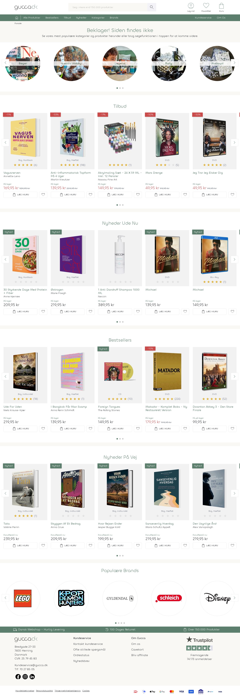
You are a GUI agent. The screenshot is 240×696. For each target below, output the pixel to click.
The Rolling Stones (109, 410)
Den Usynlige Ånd (204, 523)
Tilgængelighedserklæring (68, 690)
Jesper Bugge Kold (109, 527)
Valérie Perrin (11, 527)
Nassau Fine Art (107, 179)
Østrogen (57, 289)
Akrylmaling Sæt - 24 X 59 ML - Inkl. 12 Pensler (120, 174)
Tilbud (67, 17)
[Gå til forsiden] (26, 639)
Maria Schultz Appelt (157, 527)
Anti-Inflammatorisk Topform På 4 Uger (71, 174)
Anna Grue (57, 527)
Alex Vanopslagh (203, 527)
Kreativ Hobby (71, 63)
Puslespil (217, 63)
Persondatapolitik (44, 690)
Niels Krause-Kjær (14, 410)
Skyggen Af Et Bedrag (65, 523)
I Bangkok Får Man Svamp (69, 406)
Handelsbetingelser (24, 690)
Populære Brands (120, 571)
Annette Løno (12, 176)
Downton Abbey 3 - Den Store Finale (213, 408)
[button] (117, 88)
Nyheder (81, 17)
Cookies (86, 690)
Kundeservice (203, 17)
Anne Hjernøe (12, 296)
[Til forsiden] (26, 7)
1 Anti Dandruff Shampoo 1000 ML (119, 291)
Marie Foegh (58, 293)
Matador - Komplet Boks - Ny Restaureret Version (166, 408)
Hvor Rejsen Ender (110, 523)
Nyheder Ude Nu (120, 223)
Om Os (221, 17)
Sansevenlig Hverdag (159, 523)
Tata (7, 523)
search (151, 7)
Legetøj (120, 63)
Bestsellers (52, 17)
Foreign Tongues (109, 406)
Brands (114, 17)
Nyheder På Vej (120, 457)
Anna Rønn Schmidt (62, 410)
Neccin (102, 296)
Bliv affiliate (139, 655)
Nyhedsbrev (81, 661)
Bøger (22, 63)
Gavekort (137, 649)
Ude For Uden (13, 406)
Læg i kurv (20, 194)
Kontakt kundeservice (88, 644)
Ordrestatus (81, 655)
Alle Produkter (31, 17)
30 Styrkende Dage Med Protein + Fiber (25, 291)
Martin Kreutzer (60, 179)
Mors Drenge (154, 172)
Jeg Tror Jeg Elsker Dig (208, 172)
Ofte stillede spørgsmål (89, 649)
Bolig (168, 63)
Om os (135, 644)
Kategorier (98, 17)
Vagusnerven (12, 172)
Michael (151, 289)
